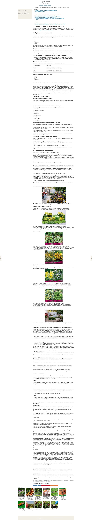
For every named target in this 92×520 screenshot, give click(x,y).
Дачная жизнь (46, 2)
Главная (41, 5)
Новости (45, 5)
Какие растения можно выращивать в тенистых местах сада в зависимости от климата (50, 23)
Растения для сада (39, 481)
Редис (37, 21)
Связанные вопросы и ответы (40, 11)
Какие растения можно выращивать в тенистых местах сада (45, 17)
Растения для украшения (46, 480)
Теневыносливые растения (39, 480)
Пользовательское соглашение (42, 516)
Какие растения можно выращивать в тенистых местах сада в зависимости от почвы (50, 24)
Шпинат (37, 20)
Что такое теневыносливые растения (41, 12)
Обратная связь (55, 516)
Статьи (49, 5)
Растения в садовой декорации (63, 480)
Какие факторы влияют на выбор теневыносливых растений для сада (47, 16)
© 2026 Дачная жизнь (21, 516)
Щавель (37, 19)
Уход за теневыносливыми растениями (54, 480)
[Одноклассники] (54, 485)
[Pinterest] (45, 485)
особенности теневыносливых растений (46, 30)
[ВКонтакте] (37, 485)
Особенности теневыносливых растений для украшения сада (46, 10)
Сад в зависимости (48, 481)
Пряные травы (43, 481)
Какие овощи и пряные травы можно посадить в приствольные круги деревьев (50, 18)
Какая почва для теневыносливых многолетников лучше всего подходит (48, 13)
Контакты (37, 516)
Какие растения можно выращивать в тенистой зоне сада (45, 15)
